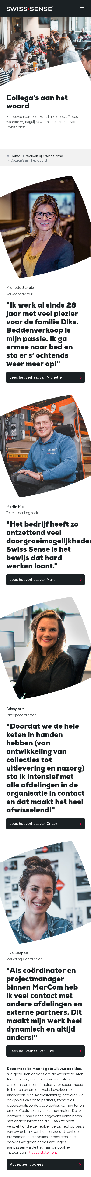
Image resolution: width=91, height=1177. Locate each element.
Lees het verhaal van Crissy (33, 824)
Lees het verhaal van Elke (31, 1051)
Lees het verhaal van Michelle (35, 377)
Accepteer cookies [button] (26, 1164)
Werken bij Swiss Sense (44, 156)
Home (15, 156)
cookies (13, 1142)
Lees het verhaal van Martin (33, 580)
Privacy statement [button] (42, 1152)
